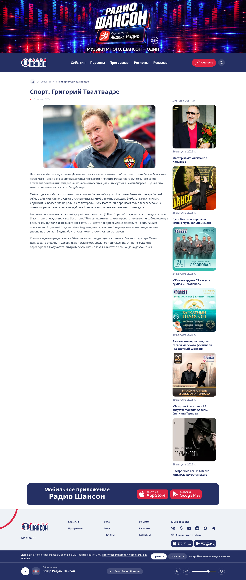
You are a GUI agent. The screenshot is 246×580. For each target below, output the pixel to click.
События (78, 62)
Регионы (141, 62)
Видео (107, 528)
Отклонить (177, 556)
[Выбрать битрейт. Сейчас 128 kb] (221, 571)
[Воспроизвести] (25, 571)
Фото (107, 521)
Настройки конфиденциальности (209, 556)
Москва (26, 538)
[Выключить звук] (186, 571)
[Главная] (32, 81)
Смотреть (207, 62)
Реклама (160, 62)
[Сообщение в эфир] (178, 571)
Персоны (97, 62)
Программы (119, 62)
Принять (158, 556)
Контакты (145, 534)
